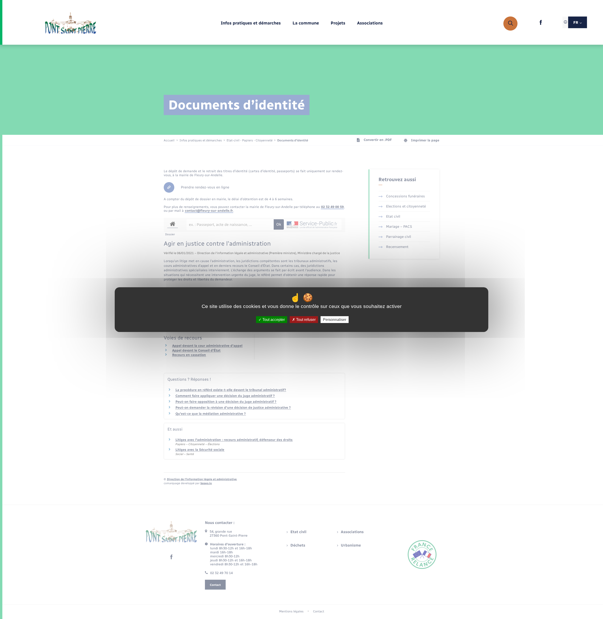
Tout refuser (305, 319)
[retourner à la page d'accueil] (70, 23)
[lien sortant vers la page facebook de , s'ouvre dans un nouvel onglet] (541, 24)
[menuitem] (251, 23)
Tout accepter (273, 319)
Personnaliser (334, 319)
